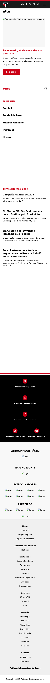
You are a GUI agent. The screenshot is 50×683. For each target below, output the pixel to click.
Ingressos (8, 129)
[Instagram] (34, 4)
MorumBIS (25, 597)
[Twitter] (30, 4)
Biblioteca (25, 621)
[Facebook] (26, 4)
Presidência (25, 565)
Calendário (25, 625)
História (7, 137)
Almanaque (25, 616)
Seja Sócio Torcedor (25, 539)
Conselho (25, 573)
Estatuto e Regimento (25, 578)
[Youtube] (22, 4)
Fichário (25, 637)
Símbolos (25, 641)
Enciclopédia (25, 633)
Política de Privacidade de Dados (25, 668)
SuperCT (25, 601)
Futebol (7, 108)
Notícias (25, 550)
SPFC (5, 5)
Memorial (25, 646)
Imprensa (25, 661)
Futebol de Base (12, 115)
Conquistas (25, 629)
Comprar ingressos (25, 534)
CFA (25, 605)
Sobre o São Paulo (25, 561)
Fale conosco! (25, 657)
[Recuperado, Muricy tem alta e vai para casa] (24, 46)
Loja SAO (25, 530)
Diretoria (25, 569)
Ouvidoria (25, 582)
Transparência (25, 586)
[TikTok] (38, 4)
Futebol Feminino (13, 122)
